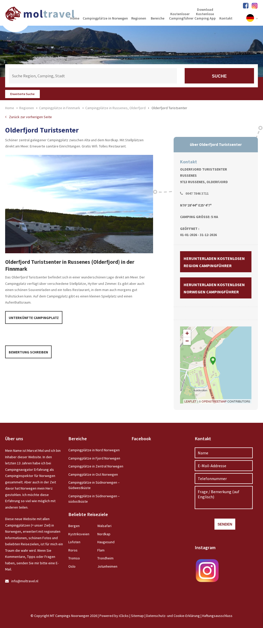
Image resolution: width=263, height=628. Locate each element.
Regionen (26, 108)
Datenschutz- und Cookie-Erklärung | (174, 615)
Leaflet (190, 401)
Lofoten (74, 542)
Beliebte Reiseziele (88, 514)
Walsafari (104, 525)
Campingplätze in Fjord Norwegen (94, 458)
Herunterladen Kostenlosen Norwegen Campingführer (214, 288)
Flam (101, 550)
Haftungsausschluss (217, 615)
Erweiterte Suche (22, 94)
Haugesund (106, 542)
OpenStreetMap (214, 401)
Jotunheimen (107, 566)
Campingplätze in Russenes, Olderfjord (115, 108)
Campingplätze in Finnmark (59, 108)
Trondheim (105, 558)
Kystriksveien (78, 534)
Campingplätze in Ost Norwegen (93, 474)
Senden (225, 524)
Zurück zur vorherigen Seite (30, 117)
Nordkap (103, 534)
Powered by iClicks (114, 615)
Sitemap (137, 615)
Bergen (74, 525)
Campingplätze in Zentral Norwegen (95, 466)
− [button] (187, 341)
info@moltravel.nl (24, 581)
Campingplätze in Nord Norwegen (94, 450)
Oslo (72, 566)
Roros (73, 550)
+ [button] (187, 333)
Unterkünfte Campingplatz (34, 317)
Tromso (74, 558)
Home (9, 108)
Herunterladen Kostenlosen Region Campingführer (214, 262)
